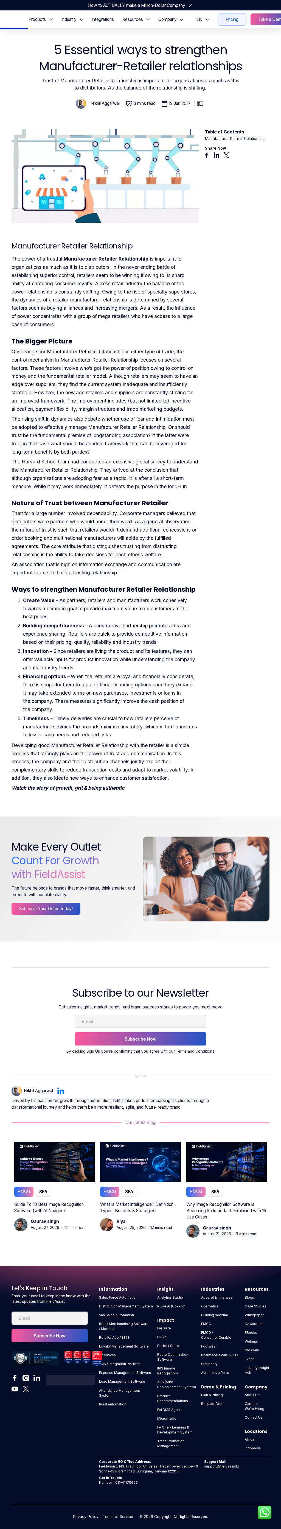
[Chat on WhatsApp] (264, 1512)
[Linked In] (36, 1378)
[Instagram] (25, 1378)
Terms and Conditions (195, 1051)
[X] (25, 1388)
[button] (40, 19)
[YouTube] (14, 1388)
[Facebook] (14, 1378)
